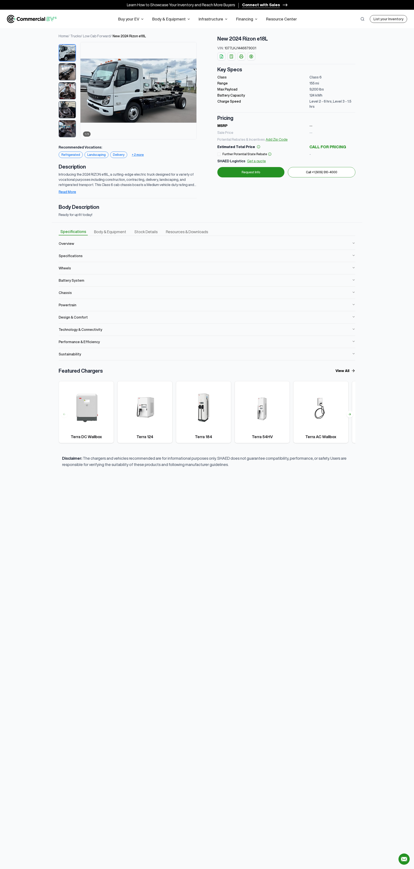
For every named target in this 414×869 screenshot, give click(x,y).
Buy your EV (128, 19)
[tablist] (134, 232)
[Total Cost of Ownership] (251, 56)
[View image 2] (67, 71)
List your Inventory (388, 19)
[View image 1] (67, 52)
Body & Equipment (169, 19)
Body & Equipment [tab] (110, 232)
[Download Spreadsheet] (221, 56)
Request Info (251, 172)
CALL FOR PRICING (327, 147)
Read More (67, 192)
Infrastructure (211, 19)
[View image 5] (67, 128)
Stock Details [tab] (146, 232)
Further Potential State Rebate (245, 154)
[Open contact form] (404, 859)
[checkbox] (219, 154)
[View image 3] (67, 90)
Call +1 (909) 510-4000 (321, 172)
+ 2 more (138, 154)
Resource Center (281, 19)
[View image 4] (67, 109)
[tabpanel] (207, 299)
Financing (244, 19)
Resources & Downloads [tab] (187, 232)
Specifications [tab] (73, 231)
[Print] (241, 56)
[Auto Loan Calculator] (231, 56)
